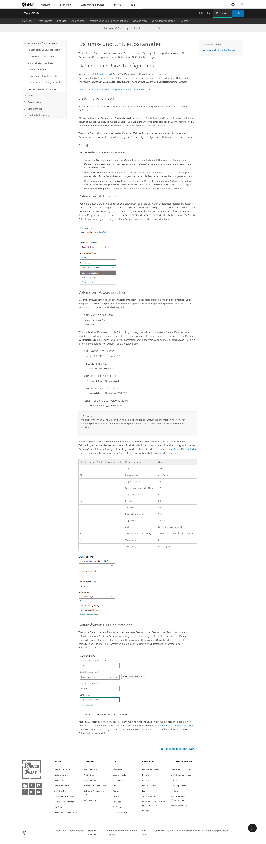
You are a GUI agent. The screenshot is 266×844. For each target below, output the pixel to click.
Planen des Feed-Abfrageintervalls (44, 82)
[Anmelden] (242, 4)
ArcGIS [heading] (57, 761)
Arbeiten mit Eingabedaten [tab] (42, 43)
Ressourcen (222, 13)
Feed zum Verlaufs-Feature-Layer (43, 89)
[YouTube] (39, 792)
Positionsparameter (37, 69)
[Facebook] (25, 785)
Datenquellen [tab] (34, 102)
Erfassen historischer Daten (41, 63)
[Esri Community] (25, 792)
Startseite (27, 20)
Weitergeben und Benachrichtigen (108, 20)
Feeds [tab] (30, 95)
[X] (32, 785)
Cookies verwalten (164, 830)
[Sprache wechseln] (233, 4)
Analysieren (78, 20)
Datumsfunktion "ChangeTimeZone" (173, 725)
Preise (238, 13)
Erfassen (61, 20)
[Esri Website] (28, 4)
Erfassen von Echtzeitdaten (41, 56)
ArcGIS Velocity (30, 12)
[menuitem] (66, 769)
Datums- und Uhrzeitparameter (43, 76)
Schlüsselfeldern (102, 74)
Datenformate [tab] (34, 108)
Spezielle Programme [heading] (182, 761)
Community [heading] (89, 761)
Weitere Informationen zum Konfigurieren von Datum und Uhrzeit (114, 89)
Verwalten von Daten (163, 20)
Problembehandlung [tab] (38, 115)
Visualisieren (140, 20)
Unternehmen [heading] (149, 761)
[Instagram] (32, 792)
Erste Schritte (45, 20)
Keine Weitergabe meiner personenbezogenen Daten (202, 830)
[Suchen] (224, 4)
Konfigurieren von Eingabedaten (44, 50)
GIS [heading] (114, 761)
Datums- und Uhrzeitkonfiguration (220, 50)
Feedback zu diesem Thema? (181, 748)
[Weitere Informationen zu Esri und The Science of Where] (31, 770)
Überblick (204, 13)
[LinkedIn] (39, 785)
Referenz (185, 20)
